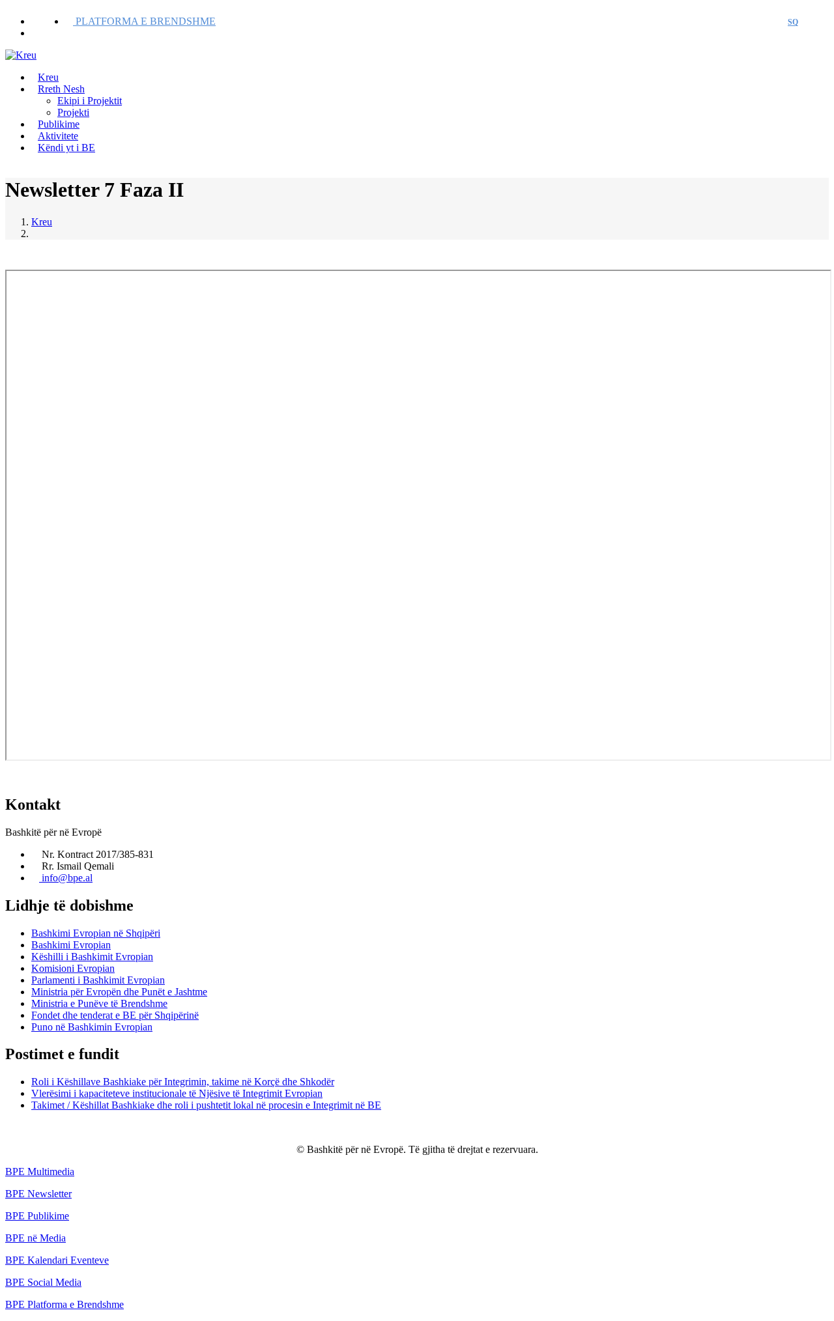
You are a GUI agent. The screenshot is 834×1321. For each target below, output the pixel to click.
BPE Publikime (37, 1215)
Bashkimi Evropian (71, 944)
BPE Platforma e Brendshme (64, 1304)
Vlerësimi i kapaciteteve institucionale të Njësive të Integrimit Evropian (177, 1093)
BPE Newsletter (38, 1193)
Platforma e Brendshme (144, 21)
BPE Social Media (43, 1282)
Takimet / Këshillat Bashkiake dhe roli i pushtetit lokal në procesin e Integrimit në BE (206, 1105)
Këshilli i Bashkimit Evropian (92, 956)
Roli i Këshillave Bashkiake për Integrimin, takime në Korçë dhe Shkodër (182, 1081)
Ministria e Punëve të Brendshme (99, 1003)
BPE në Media (35, 1237)
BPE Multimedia (39, 1171)
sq (793, 22)
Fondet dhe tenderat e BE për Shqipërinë (115, 1015)
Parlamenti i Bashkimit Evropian (98, 980)
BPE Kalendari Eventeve (57, 1260)
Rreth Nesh (61, 88)
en (816, 22)
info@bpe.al (66, 877)
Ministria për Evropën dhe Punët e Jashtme (119, 991)
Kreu (41, 221)
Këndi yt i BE (66, 147)
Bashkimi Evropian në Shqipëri (95, 933)
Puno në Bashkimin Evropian (91, 1026)
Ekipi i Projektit (89, 100)
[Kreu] (20, 55)
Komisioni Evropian (73, 968)
